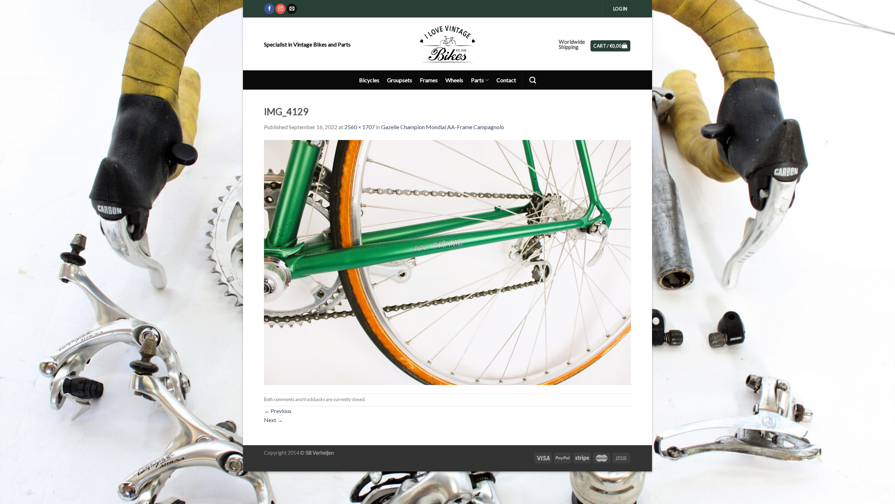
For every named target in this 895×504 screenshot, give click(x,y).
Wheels (454, 80)
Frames (429, 80)
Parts (477, 80)
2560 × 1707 (359, 127)
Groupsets (399, 80)
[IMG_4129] (447, 261)
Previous (278, 410)
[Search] (532, 80)
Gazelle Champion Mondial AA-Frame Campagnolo (442, 127)
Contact (506, 80)
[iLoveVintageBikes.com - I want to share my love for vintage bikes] (447, 43)
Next (273, 419)
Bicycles (369, 80)
